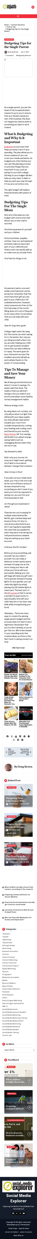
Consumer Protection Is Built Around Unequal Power (19, 911)
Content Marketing (9, 960)
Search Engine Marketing (12, 1000)
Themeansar (25, 1225)
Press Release (7, 995)
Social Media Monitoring (11, 1024)
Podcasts (6, 992)
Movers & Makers (9, 983)
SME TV (5, 1006)
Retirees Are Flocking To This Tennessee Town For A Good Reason (25, 677)
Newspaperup (12, 1225)
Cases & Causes (8, 957)
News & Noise (7, 986)
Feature (5, 972)
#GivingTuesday (8, 945)
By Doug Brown (13, 52)
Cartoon (5, 954)
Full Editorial (13, 804)
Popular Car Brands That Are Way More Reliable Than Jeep (11, 676)
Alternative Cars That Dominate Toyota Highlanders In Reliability (25, 724)
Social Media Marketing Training (14, 1018)
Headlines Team (14, 830)
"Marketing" (7, 940)
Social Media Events (10, 1009)
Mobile (4, 980)
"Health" (5, 937)
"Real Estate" (7, 943)
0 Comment (10, 55)
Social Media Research (11, 1027)
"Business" (6, 934)
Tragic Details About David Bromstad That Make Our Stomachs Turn (9, 700)
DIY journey (12, 593)
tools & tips (12, 1228)
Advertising (6, 948)
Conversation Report (10, 966)
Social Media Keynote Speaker (14, 1012)
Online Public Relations (11, 989)
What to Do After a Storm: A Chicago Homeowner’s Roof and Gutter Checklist (18, 828)
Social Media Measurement (13, 1021)
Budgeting (21, 55)
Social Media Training (10, 1032)
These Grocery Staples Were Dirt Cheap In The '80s (10, 723)
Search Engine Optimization (13, 1003)
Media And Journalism (10, 977)
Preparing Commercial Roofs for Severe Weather (17, 896)
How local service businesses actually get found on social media (20, 903)
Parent (28, 55)
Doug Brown (25, 766)
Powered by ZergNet (26, 655)
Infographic (6, 974)
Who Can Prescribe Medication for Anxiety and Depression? (18, 919)
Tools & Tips (9, 39)
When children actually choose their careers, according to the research (19, 888)
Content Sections (9, 963)
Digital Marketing (9, 969)
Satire (4, 998)
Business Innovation (10, 951)
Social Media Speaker (10, 1029)
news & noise (24, 1228)
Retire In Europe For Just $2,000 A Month (26, 699)
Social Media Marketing (11, 1015)
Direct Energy (10, 434)
